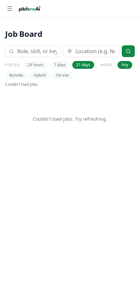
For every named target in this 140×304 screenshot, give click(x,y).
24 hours (36, 65)
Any (124, 65)
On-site (62, 75)
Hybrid (40, 75)
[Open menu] (10, 8)
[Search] (128, 51)
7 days (60, 65)
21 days (83, 65)
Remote (16, 75)
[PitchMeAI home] (29, 8)
